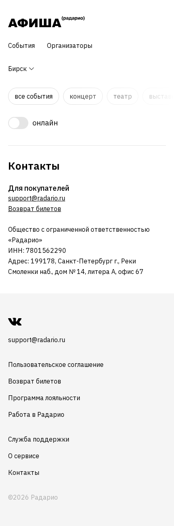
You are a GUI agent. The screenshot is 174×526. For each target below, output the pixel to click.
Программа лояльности (44, 398)
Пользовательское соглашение (56, 364)
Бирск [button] (18, 69)
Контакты (23, 472)
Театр (122, 96)
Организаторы (69, 45)
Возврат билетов (34, 209)
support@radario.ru (36, 198)
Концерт (83, 96)
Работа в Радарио (36, 414)
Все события (34, 96)
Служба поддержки (38, 439)
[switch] (87, 123)
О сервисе (23, 456)
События (21, 45)
